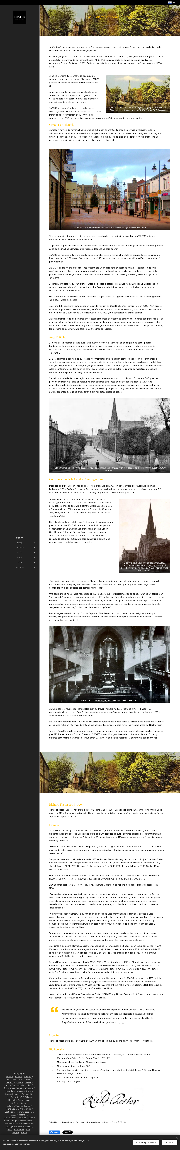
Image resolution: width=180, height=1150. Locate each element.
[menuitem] (20, 537)
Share (56, 1132)
